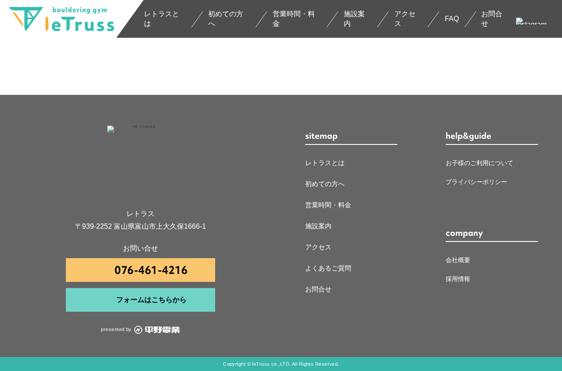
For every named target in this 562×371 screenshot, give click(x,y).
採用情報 (458, 278)
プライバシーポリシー (476, 181)
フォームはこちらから (151, 299)
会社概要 (458, 259)
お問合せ (491, 18)
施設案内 (354, 18)
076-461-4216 (151, 270)
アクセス (404, 18)
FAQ (452, 18)
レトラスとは (161, 18)
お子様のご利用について (479, 162)
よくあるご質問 (328, 268)
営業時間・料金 (294, 18)
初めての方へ (225, 18)
